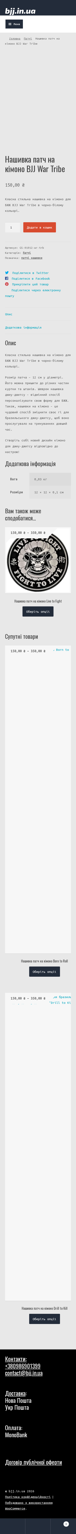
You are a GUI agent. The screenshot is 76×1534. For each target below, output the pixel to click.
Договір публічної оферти (33, 1462)
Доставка (15, 1393)
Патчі (28, 38)
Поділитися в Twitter (30, 273)
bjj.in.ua (20, 10)
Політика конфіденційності (28, 1497)
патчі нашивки (31, 258)
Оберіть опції (38, 611)
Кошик (59, 1522)
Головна (14, 38)
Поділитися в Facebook (31, 278)
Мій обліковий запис (12, 1526)
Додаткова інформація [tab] (23, 327)
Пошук (38, 1526)
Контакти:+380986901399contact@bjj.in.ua (24, 1365)
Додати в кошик (39, 227)
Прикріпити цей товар (30, 284)
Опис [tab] (8, 314)
